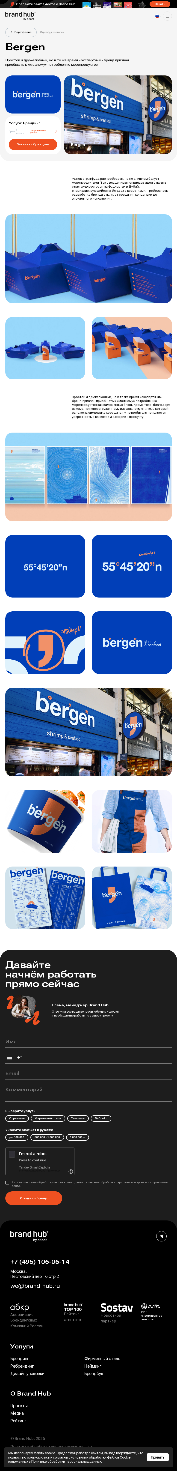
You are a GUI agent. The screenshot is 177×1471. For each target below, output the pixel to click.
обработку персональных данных (61, 1182)
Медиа (17, 1413)
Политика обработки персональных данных (51, 1446)
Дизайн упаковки (27, 1373)
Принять (158, 1457)
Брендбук (93, 1373)
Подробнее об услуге (38, 132)
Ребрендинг (22, 1366)
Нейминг (92, 1366)
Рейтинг (18, 1420)
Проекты (19, 1405)
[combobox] (11, 1059)
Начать (160, 4)
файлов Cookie (119, 1457)
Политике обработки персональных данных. (66, 1461)
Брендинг (19, 1358)
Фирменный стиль (102, 1358)
